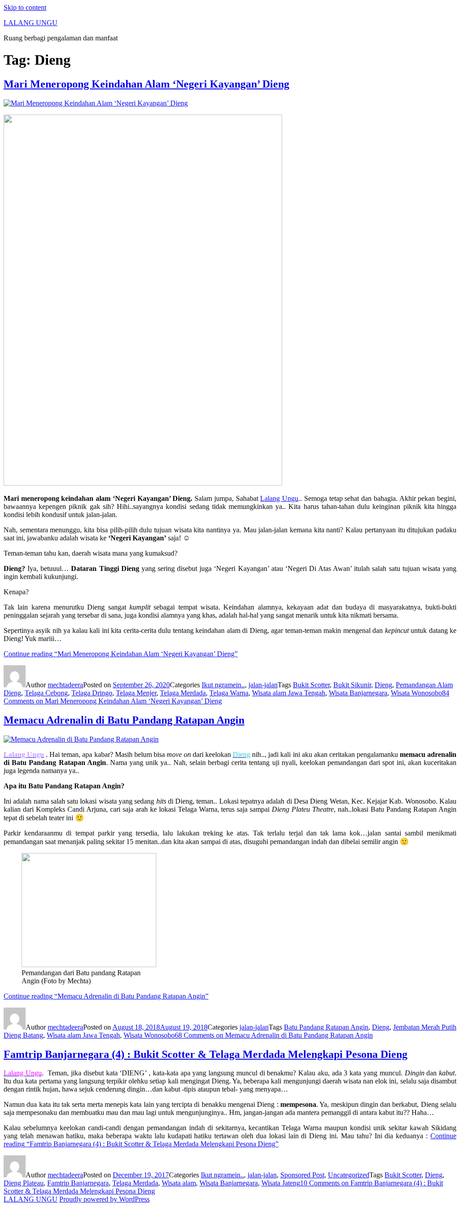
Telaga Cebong (46, 693)
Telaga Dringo (91, 693)
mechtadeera (65, 685)
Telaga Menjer (136, 693)
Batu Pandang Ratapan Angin (326, 1027)
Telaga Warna (228, 693)
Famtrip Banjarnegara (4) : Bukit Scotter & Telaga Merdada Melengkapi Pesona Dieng (205, 1054)
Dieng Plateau (24, 1183)
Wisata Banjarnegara (358, 693)
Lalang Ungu (279, 498)
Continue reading (121, 654)
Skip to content (25, 7)
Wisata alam (179, 1183)
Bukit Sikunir (352, 685)
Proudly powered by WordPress (104, 1199)
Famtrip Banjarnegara (78, 1183)
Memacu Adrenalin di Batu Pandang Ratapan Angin (124, 720)
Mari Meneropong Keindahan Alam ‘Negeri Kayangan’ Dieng (146, 84)
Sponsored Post (302, 1175)
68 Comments (274, 1035)
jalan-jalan (263, 685)
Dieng (383, 685)
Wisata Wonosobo (416, 693)
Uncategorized (348, 1175)
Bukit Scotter (311, 685)
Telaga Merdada (183, 693)
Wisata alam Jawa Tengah (288, 693)
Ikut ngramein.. (223, 685)
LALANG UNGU (31, 23)
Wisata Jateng (280, 1183)
